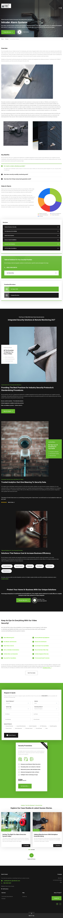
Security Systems (7, 566)
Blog (61, 882)
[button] (29, 849)
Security (37, 830)
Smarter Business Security (10, 227)
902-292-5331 (7, 883)
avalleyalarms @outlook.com (12, 880)
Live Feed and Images (57, 880)
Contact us (24, 896)
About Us (60, 878)
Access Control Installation (10, 239)
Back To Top (31, 915)
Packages (3, 898)
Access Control (19, 566)
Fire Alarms (39, 566)
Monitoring (29, 566)
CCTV (34, 830)
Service (6, 39)
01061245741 (45, 695)
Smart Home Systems (9, 235)
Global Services (6, 571)
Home (2, 39)
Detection (4, 830)
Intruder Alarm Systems (10, 244)
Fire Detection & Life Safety (11, 231)
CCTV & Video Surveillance (11, 248)
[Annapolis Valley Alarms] (6, 8)
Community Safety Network (7, 896)
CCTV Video (49, 566)
